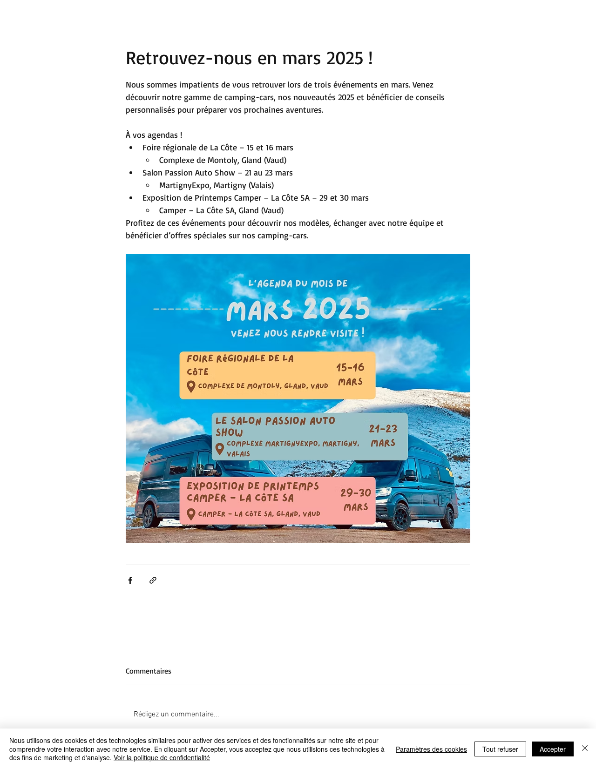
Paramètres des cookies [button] (431, 749)
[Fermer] (584, 749)
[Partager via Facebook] (130, 580)
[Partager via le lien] (153, 580)
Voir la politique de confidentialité (162, 757)
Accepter (553, 749)
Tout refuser (500, 749)
